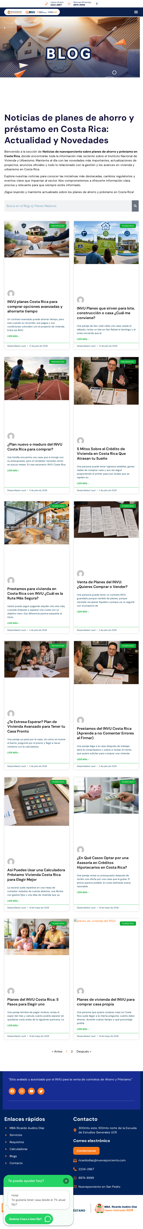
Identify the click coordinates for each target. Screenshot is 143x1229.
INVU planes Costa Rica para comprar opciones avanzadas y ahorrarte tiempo (34, 306)
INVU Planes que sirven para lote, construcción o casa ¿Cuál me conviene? (106, 313)
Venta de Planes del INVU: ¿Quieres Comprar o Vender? (102, 584)
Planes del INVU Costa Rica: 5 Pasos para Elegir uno (33, 1002)
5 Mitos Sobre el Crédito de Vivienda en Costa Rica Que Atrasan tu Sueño (101, 453)
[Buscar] (135, 206)
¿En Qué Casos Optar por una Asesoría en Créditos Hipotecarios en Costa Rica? (103, 862)
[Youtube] (31, 1091)
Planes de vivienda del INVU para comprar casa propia (106, 1002)
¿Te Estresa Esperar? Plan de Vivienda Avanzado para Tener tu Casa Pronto (36, 726)
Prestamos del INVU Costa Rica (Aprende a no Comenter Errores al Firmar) (105, 733)
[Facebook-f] (96, 3)
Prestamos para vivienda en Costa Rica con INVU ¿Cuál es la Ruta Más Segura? (35, 593)
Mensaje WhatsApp (82, 2)
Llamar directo (57, 2)
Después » (84, 1051)
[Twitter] (40, 1091)
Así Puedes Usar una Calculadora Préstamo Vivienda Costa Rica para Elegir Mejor (36, 875)
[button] (136, 12)
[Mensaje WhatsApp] (69, 3)
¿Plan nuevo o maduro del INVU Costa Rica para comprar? (34, 447)
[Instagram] (21, 1091)
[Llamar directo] (46, 3)
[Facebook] (12, 1091)
